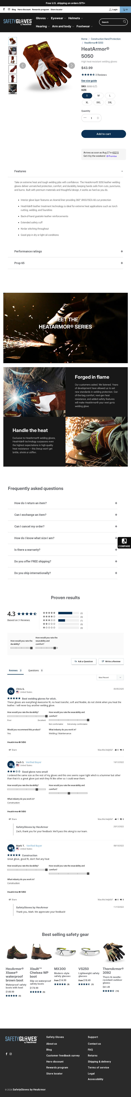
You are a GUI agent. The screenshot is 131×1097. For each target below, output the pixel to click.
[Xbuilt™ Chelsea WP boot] (41, 952)
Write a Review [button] (112, 661)
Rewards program (40, 9)
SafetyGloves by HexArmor (29, 1089)
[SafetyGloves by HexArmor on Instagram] (8, 9)
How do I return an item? (30, 503)
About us (51, 1043)
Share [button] (14, 750)
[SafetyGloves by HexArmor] (18, 22)
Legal (91, 1073)
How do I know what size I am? (34, 538)
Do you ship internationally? (32, 573)
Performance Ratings (28, 251)
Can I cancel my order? (29, 526)
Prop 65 (19, 263)
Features (20, 171)
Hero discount (24, 9)
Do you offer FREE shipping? (32, 561)
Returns (92, 1055)
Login (114, 9)
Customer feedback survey (63, 1055)
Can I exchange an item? (30, 514)
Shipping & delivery (99, 1061)
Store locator (56, 9)
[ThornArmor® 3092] (114, 952)
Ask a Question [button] (85, 661)
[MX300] (65, 952)
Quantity (85, 111)
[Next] (123, 978)
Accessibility (95, 1079)
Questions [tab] (33, 670)
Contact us (94, 1043)
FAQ (90, 1049)
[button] (42, 18)
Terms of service (98, 1067)
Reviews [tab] (13, 670)
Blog (14, 9)
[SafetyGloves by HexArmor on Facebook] (3, 9)
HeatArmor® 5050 (16, 742)
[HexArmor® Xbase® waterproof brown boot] (17, 952)
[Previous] (8, 978)
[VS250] (89, 952)
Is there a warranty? (27, 549)
